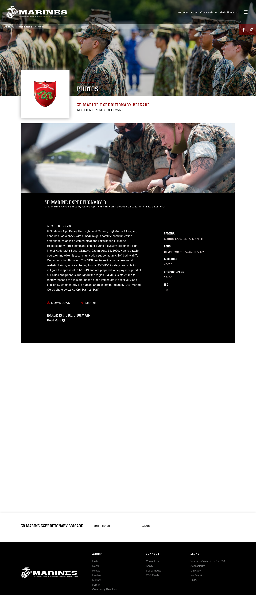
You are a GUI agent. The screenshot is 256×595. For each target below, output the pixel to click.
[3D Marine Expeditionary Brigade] (36, 12)
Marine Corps (49, 572)
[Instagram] (252, 29)
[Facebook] (243, 29)
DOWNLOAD (60, 302)
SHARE (90, 302)
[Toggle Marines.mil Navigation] (246, 12)
